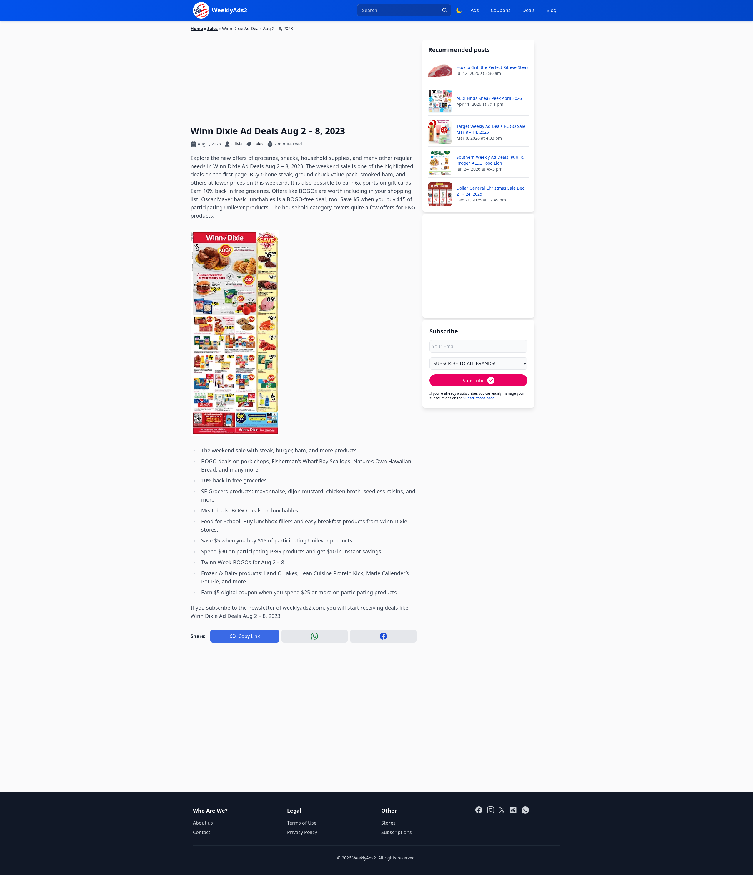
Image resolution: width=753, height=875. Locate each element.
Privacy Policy (302, 832)
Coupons (501, 10)
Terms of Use (301, 823)
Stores (388, 823)
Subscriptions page (478, 398)
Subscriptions (396, 832)
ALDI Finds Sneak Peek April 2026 (489, 98)
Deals (528, 10)
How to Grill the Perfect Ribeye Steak (492, 67)
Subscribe (474, 380)
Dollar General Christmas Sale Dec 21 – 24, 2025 (490, 191)
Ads (475, 10)
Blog (552, 10)
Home (197, 28)
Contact (201, 832)
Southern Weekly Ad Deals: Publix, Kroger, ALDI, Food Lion (490, 160)
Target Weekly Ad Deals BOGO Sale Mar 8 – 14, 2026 (491, 129)
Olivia (237, 144)
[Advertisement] (304, 75)
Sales (212, 28)
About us (203, 823)
